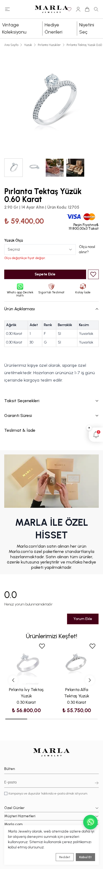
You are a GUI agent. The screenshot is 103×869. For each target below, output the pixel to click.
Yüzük (28, 45)
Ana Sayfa (11, 45)
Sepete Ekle (45, 274)
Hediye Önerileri (53, 28)
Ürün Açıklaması (19, 308)
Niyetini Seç (86, 28)
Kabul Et (85, 857)
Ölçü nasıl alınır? (87, 249)
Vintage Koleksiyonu (14, 28)
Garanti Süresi (18, 415)
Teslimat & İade (19, 430)
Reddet (64, 857)
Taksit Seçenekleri (21, 400)
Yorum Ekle (82, 619)
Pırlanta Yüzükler (49, 45)
